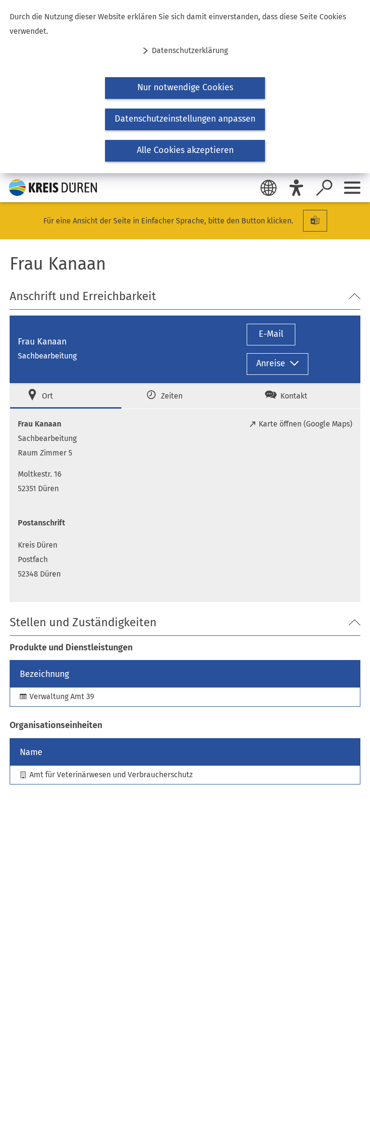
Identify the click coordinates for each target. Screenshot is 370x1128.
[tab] (65, 396)
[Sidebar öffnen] (352, 188)
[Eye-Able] (296, 188)
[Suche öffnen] (324, 188)
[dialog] (185, 86)
